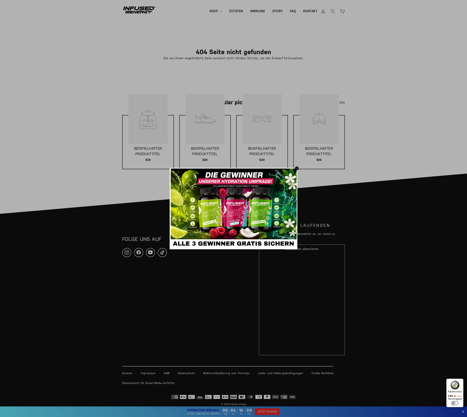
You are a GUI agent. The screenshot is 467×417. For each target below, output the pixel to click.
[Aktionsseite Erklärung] (233, 246)
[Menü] (461, 381)
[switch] (455, 403)
